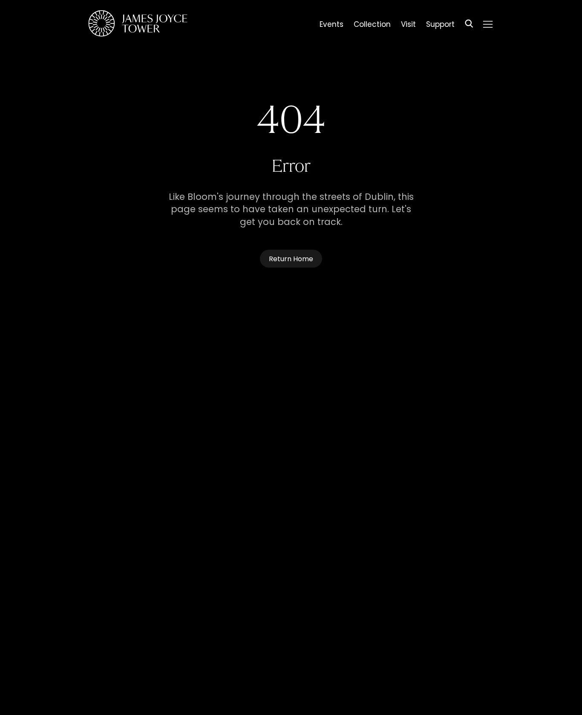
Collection (372, 25)
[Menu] (488, 24)
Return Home (291, 259)
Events (331, 25)
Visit (408, 25)
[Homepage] (137, 25)
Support (440, 25)
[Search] (469, 25)
